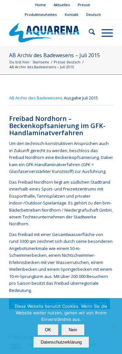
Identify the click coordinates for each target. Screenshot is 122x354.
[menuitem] (40, 5)
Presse (84, 4)
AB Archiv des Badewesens (36, 98)
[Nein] (114, 326)
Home (40, 4)
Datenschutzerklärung (61, 342)
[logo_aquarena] (45, 33)
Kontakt (71, 14)
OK (48, 329)
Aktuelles (62, 4)
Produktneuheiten (41, 14)
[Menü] (104, 33)
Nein (73, 329)
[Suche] (88, 33)
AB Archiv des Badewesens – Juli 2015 (54, 55)
